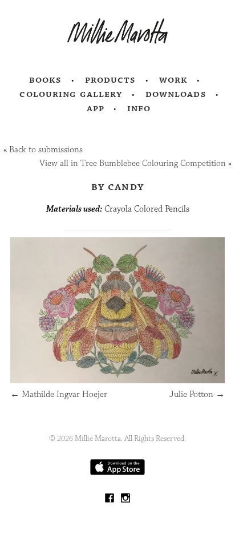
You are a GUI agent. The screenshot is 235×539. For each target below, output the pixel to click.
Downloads (175, 94)
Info (139, 108)
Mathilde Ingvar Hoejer (58, 394)
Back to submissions (46, 149)
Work (173, 80)
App (95, 108)
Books (45, 80)
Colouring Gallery (70, 94)
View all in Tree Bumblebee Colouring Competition (132, 163)
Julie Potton (197, 394)
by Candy (117, 186)
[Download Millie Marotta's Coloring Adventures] (117, 472)
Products (110, 80)
